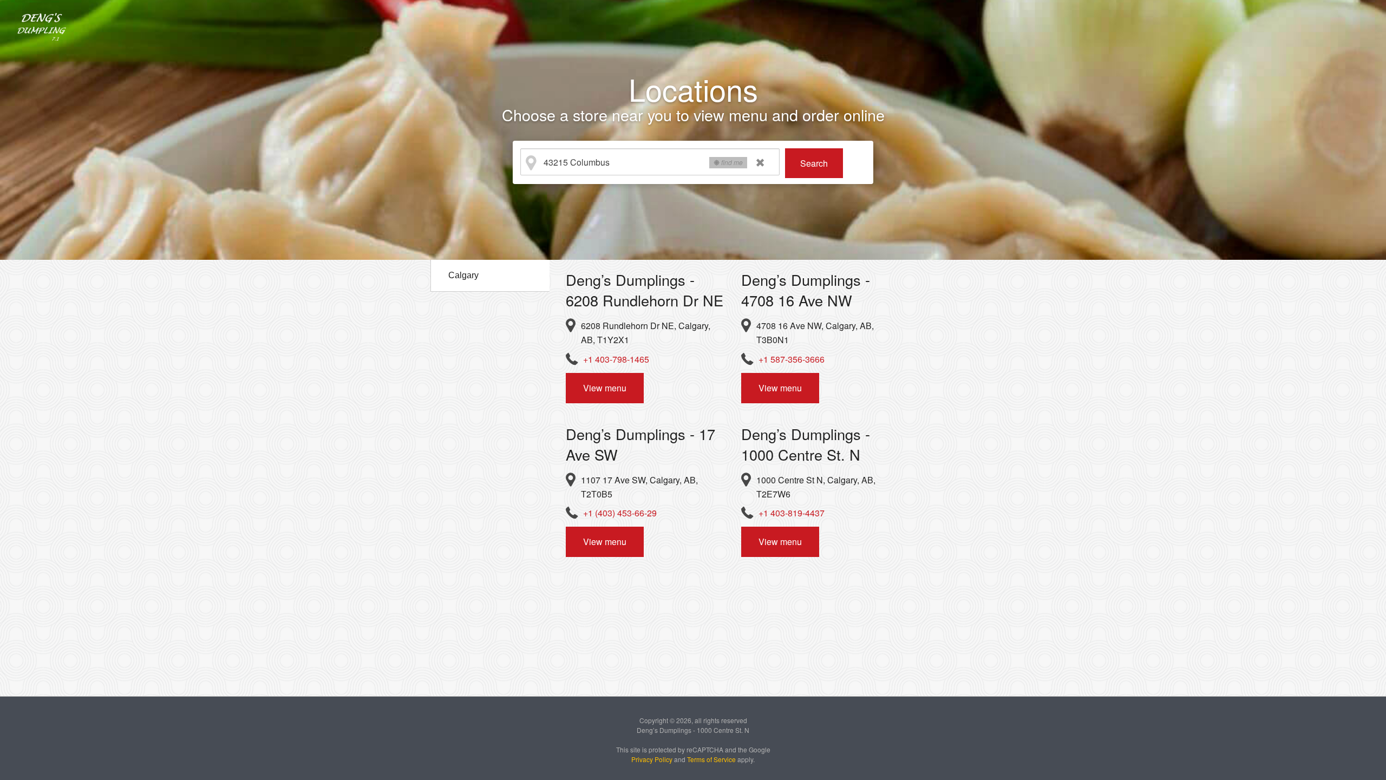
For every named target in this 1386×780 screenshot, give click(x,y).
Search (814, 163)
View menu (604, 388)
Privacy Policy (651, 759)
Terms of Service (711, 759)
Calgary (463, 275)
